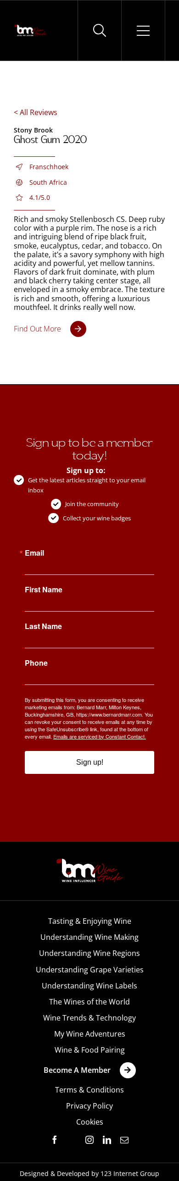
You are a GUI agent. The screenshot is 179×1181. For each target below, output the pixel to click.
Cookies (89, 1122)
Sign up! (89, 762)
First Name (43, 589)
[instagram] (89, 1139)
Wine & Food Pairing (90, 1050)
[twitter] (72, 1140)
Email (34, 553)
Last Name (43, 626)
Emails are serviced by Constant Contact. (99, 736)
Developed (73, 1173)
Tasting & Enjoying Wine (89, 921)
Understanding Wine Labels (89, 986)
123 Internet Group (130, 1173)
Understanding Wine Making (89, 937)
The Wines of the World (89, 1002)
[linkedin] (107, 1139)
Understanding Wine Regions (89, 953)
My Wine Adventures (89, 1034)
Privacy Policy (89, 1106)
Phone (36, 663)
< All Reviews (35, 112)
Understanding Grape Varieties (90, 970)
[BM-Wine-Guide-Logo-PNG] (89, 861)
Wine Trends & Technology (89, 1018)
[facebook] (54, 1139)
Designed (34, 1173)
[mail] (124, 1139)
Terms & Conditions (89, 1090)
